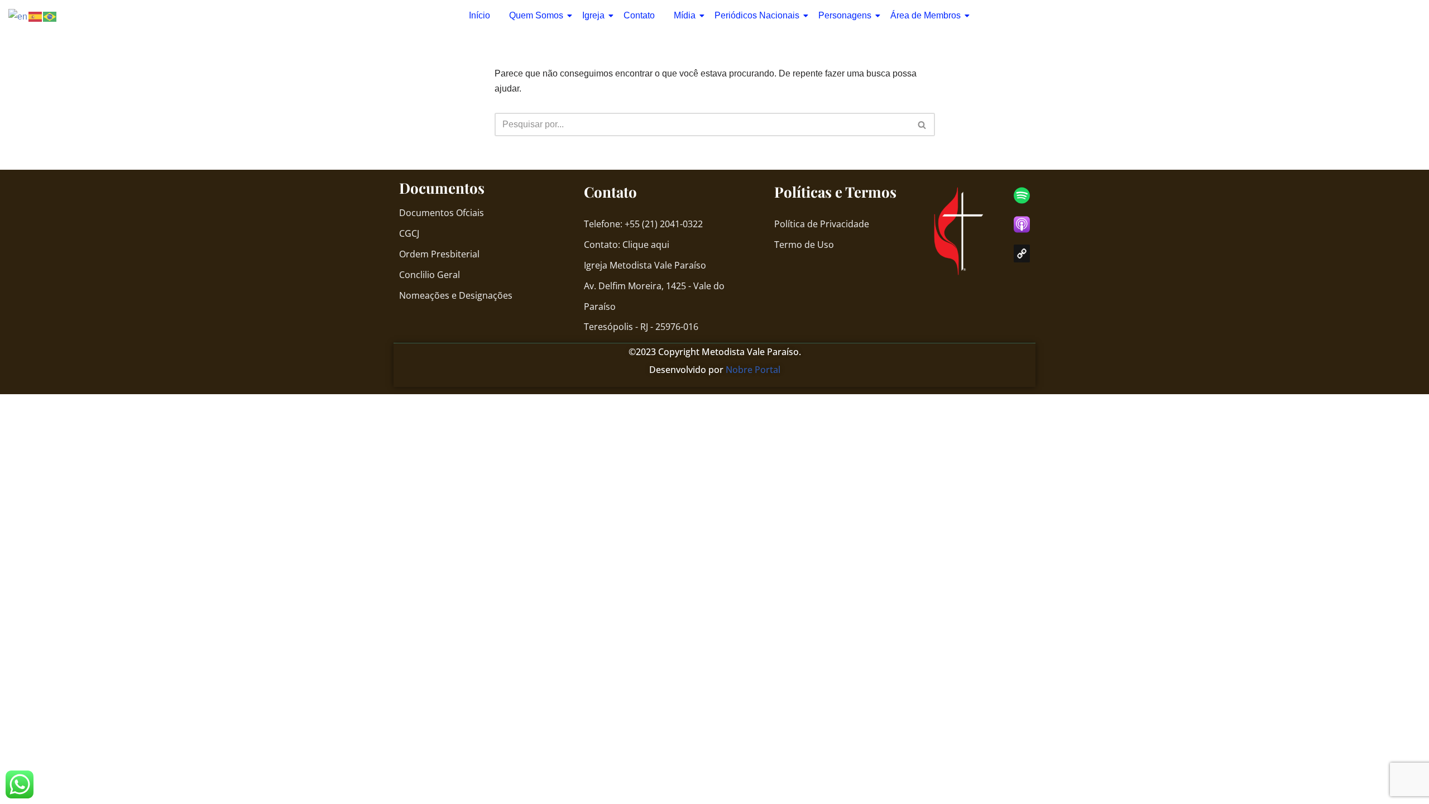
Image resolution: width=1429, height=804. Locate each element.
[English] (18, 16)
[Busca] (922, 124)
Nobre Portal (753, 369)
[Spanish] (35, 16)
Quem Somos (536, 15)
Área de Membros (925, 15)
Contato (639, 15)
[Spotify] (1022, 195)
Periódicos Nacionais (756, 15)
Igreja (593, 15)
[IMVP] (1022, 253)
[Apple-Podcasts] (1022, 224)
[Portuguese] (50, 16)
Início (479, 15)
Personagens (844, 15)
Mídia (685, 15)
